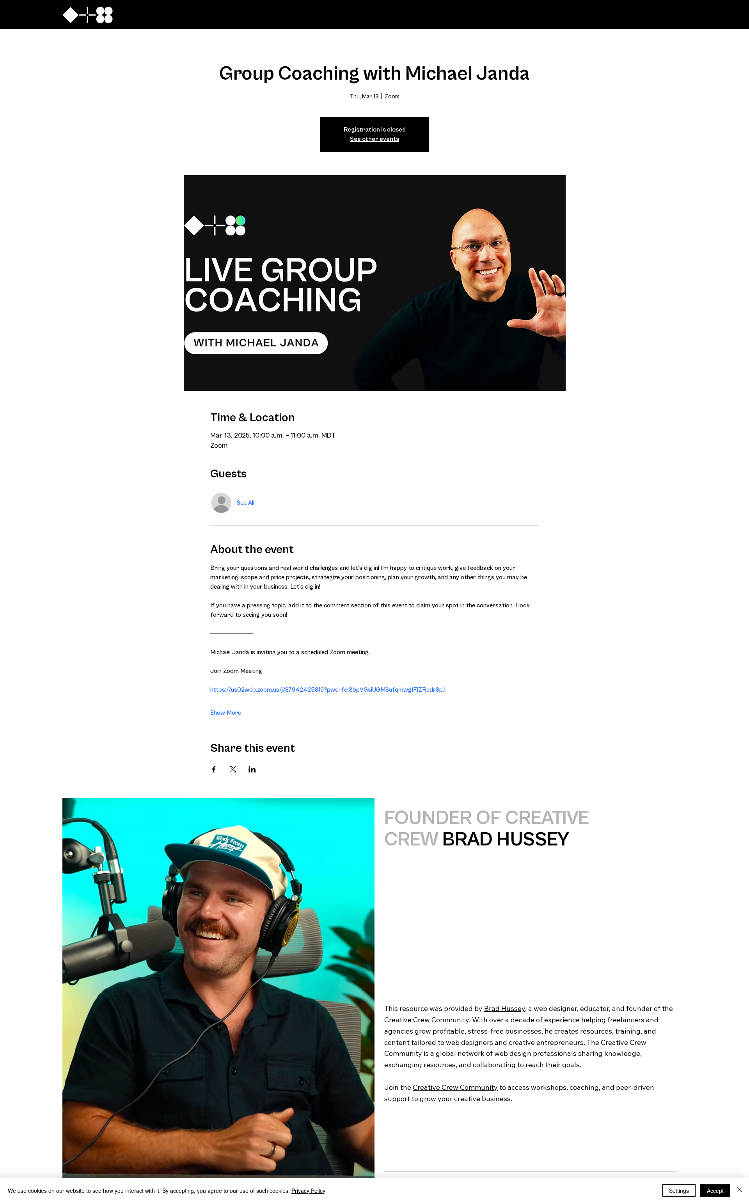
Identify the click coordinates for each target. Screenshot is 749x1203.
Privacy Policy (308, 1190)
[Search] (600, 14)
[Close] (739, 1190)
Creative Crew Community (455, 1087)
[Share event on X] (233, 769)
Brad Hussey (504, 1008)
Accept (715, 1190)
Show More (225, 712)
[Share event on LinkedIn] (252, 769)
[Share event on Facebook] (214, 769)
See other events (374, 138)
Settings (679, 1190)
